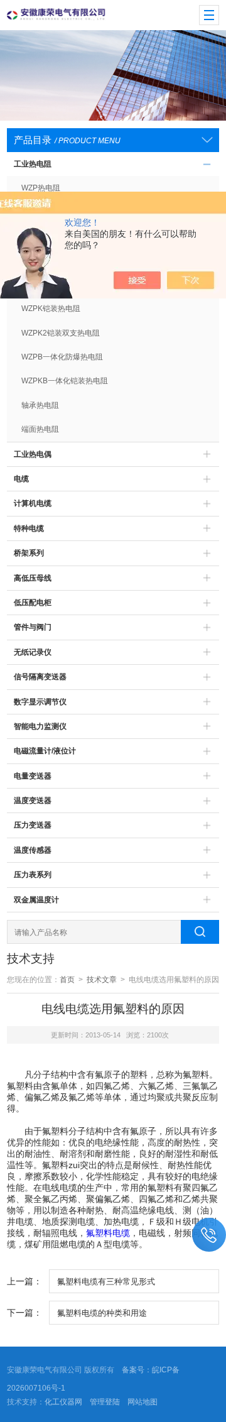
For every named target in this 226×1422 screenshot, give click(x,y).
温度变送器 (32, 800)
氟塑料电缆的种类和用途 (102, 1313)
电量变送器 (32, 776)
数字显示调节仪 (40, 701)
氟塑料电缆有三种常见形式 (106, 1281)
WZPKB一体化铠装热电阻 (64, 380)
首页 (67, 979)
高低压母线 (32, 578)
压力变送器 (32, 825)
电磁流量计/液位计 (45, 751)
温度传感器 (32, 850)
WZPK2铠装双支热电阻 (60, 333)
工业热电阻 (32, 164)
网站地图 (142, 1401)
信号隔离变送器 (40, 676)
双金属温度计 (36, 899)
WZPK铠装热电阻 (50, 308)
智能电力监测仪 (40, 726)
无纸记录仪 (32, 652)
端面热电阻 (40, 429)
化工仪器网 (63, 1401)
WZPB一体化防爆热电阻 (62, 357)
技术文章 (102, 979)
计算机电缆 (32, 503)
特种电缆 (29, 528)
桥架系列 (29, 553)
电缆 (21, 478)
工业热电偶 (32, 454)
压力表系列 (32, 874)
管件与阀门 (32, 627)
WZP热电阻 (40, 187)
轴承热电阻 (40, 405)
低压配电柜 (32, 602)
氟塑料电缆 (108, 1233)
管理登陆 (105, 1401)
